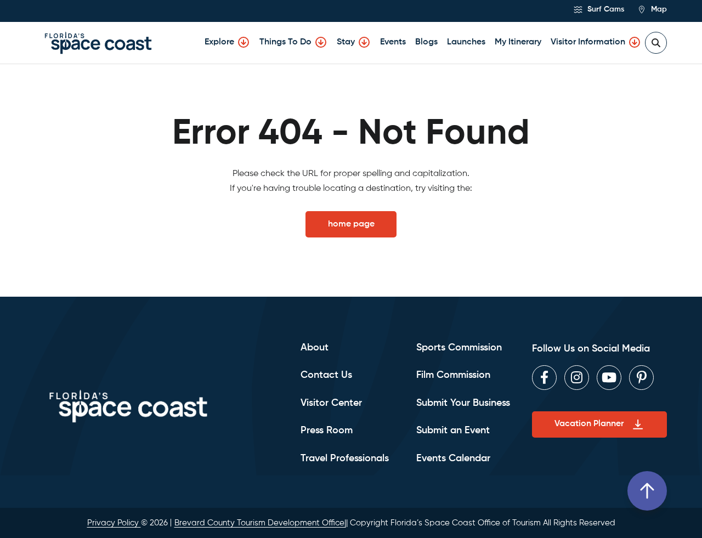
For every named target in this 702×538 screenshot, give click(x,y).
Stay (346, 42)
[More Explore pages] (243, 42)
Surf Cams (604, 9)
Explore (219, 42)
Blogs (426, 42)
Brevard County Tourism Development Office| (260, 523)
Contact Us (326, 375)
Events (393, 42)
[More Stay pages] (364, 42)
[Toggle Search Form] (656, 42)
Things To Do (285, 42)
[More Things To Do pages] (320, 42)
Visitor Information (588, 42)
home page (351, 224)
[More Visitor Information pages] (634, 42)
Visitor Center (331, 403)
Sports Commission (459, 348)
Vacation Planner (589, 424)
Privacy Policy (114, 523)
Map (658, 9)
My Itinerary (518, 42)
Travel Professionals (345, 458)
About (315, 348)
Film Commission (453, 375)
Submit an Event (453, 430)
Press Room (327, 430)
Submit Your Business (463, 403)
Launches (466, 42)
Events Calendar (453, 458)
